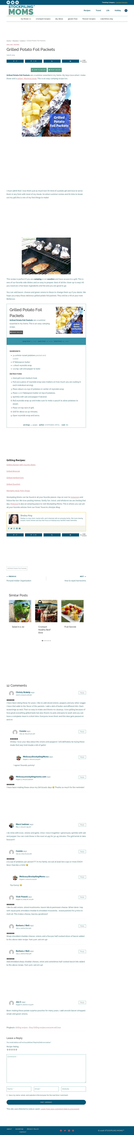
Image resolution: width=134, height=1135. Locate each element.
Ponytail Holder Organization (19, 579)
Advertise (19, 1129)
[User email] (20, 529)
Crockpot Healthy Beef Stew (44, 630)
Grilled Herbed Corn (15, 478)
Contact (23, 1132)
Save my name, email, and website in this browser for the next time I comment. (38, 1095)
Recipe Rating (13, 1047)
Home (9, 41)
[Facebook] (8, 2)
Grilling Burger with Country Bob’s (21, 465)
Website (65, 1089)
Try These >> (26, 19)
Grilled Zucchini (13, 484)
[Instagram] (12, 2)
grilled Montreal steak (27, 79)
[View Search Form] (126, 10)
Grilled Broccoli (13, 471)
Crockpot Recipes (121, 2)
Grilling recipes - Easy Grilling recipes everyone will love (38, 1027)
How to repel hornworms (75, 579)
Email (38, 1089)
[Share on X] (52, 61)
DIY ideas (59, 19)
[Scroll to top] (129, 1127)
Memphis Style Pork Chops (18, 491)
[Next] (81, 619)
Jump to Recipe (39, 70)
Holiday (118, 10)
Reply (82, 693)
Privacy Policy (33, 1129)
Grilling (22, 41)
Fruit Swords (70, 627)
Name (10, 1089)
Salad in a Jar (18, 627)
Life (107, 10)
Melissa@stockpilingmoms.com (31, 777)
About (9, 1129)
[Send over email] (70, 61)
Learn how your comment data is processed (60, 1109)
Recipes (87, 10)
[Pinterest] (17, 2)
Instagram (75, 497)
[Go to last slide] (11, 619)
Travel (98, 10)
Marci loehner (22, 824)
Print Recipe (55, 70)
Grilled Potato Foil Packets (17, 568)
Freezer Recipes (88, 19)
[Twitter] (11, 529)
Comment (12, 1057)
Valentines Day (106, 19)
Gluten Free (73, 19)
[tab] (42, 640)
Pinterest (14, 504)
